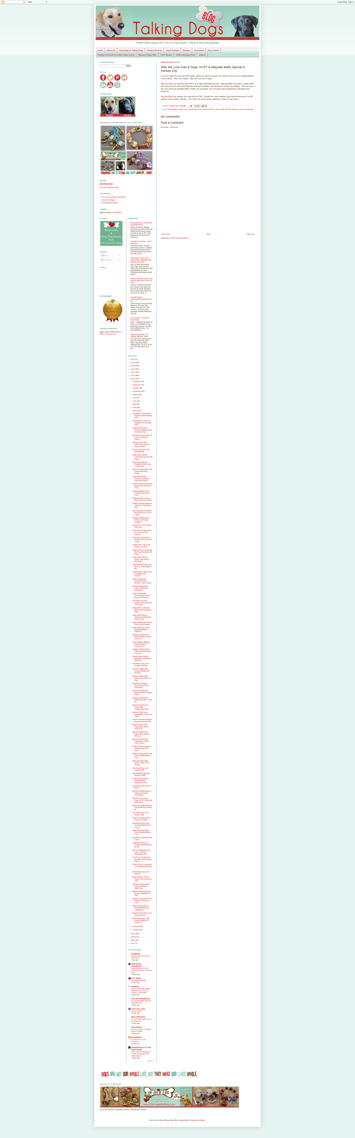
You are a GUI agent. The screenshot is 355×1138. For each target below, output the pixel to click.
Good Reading (172, 50)
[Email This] (195, 106)
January (136, 930)
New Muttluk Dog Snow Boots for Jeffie (141, 774)
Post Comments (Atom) (179, 238)
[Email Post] (191, 106)
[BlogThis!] (198, 106)
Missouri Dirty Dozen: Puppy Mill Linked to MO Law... (141, 734)
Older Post (250, 234)
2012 (133, 375)
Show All (150, 1061)
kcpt (200, 109)
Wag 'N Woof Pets (138, 1017)
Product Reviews (154, 50)
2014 (133, 369)
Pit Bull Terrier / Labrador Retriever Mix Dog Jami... (141, 748)
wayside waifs (248, 109)
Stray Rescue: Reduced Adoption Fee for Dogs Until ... (141, 423)
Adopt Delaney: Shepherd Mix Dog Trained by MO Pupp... (142, 552)
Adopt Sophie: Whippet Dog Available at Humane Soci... (141, 644)
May (134, 404)
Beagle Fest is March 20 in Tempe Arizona (142, 914)
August (136, 395)
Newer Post (166, 234)
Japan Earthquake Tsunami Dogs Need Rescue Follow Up (141, 595)
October (136, 388)
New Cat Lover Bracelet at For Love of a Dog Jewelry (142, 532)
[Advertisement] (208, 210)
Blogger (202, 1120)
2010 (133, 934)
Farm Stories (166, 55)
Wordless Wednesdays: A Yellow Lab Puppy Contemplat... (141, 793)
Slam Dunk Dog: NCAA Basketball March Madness (141, 630)
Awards (202, 55)
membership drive (208, 109)
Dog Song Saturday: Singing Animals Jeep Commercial (141, 464)
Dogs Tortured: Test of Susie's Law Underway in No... (142, 879)
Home (100, 50)
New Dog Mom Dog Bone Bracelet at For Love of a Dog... (142, 513)
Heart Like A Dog (138, 1009)
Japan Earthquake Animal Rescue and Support (142, 623)
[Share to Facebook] (203, 106)
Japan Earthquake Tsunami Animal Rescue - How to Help (141, 581)
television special (237, 109)
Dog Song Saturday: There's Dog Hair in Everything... (140, 685)
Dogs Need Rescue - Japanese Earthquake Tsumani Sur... (141, 617)
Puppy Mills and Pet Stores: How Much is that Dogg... (141, 559)
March (135, 411)
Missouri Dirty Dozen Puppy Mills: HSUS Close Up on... (140, 741)
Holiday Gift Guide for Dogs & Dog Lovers (116, 55)
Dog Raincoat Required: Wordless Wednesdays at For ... (142, 416)
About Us (111, 50)
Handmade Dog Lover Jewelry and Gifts (140, 665)
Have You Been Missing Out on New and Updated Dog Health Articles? (140, 1054)
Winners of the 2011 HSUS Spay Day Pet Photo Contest (141, 444)
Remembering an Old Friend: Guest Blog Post (141, 224)
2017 (133, 359)
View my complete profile (109, 187)
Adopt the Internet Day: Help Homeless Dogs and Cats (141, 651)
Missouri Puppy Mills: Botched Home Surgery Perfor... (142, 693)
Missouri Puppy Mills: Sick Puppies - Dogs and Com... (142, 901)
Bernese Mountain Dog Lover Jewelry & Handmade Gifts (141, 852)
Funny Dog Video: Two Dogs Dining (140, 451)
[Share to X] (200, 106)
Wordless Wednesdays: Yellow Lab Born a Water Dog (141, 886)
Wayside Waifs (167, 84)
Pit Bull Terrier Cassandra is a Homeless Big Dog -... (142, 866)
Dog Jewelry (213, 50)
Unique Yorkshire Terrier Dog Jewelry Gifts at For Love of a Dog (141, 281)
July (134, 398)
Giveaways (199, 50)
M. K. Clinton (136, 978)
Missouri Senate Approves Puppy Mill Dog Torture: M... (142, 807)
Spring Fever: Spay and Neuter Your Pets (141, 546)
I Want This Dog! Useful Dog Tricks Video (141, 819)
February (136, 926)
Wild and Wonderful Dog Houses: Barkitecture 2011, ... (141, 893)
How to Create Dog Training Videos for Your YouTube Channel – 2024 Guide (140, 991)
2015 (133, 366)
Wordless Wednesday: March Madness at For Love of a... (141, 637)
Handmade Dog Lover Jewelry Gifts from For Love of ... (141, 825)
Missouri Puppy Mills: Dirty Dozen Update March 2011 (142, 756)
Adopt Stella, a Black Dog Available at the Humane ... (142, 574)
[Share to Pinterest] (206, 106)
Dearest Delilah (136, 1011)
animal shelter (193, 109)
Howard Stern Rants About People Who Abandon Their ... (142, 486)
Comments (107, 260)
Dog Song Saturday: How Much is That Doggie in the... (142, 566)
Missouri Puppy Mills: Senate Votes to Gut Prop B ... (140, 763)
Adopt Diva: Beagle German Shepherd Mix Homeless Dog (142, 430)
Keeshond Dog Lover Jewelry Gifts (140, 769)
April (135, 407)
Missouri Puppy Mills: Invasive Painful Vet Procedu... (140, 671)
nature (217, 109)
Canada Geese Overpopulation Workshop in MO (141, 299)
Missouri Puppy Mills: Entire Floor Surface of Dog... (141, 678)
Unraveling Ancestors (110, 203)
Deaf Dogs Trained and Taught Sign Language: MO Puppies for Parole (140, 260)
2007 (133, 943)
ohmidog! (135, 986)
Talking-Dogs (108, 184)
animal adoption (172, 109)
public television (225, 109)
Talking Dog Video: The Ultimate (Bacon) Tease (139, 335)
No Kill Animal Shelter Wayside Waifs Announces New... (140, 781)
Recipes (186, 50)
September (137, 391)
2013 (133, 372)
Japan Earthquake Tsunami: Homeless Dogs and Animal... (140, 479)
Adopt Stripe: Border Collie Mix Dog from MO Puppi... (142, 457)
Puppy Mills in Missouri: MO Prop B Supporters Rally (141, 610)
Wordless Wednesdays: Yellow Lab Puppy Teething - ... (141, 520)
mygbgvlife (135, 954)
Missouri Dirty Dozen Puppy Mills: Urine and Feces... (142, 714)
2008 (133, 940)
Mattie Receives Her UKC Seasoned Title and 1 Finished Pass (141, 970)
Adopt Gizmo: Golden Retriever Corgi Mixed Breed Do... (141, 658)
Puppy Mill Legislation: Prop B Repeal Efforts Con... (141, 832)
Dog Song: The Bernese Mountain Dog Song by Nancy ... (142, 859)
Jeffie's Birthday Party (185, 55)
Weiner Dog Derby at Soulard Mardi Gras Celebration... (140, 908)
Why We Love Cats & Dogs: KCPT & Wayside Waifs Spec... (142, 800)
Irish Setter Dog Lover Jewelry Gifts (140, 814)
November (137, 385)
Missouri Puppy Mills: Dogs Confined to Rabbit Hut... (140, 588)
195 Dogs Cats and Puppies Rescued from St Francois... (142, 603)
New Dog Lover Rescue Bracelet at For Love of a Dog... (141, 540)
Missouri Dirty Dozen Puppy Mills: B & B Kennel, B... (140, 727)
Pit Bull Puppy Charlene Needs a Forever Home (142, 499)
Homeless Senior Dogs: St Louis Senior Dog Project (142, 437)
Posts (105, 256)
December (137, 382)
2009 (133, 937)
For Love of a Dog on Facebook (114, 197)
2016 (133, 363)
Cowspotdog (136, 1037)
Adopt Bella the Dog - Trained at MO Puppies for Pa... (142, 845)
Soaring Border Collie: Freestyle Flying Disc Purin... (141, 493)
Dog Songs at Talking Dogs (131, 50)
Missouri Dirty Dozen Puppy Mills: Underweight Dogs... (141, 707)
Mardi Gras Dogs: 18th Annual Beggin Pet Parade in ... (140, 920)
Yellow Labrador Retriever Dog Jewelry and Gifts (142, 720)
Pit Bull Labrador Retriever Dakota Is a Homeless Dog (142, 506)
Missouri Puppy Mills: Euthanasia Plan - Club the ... (142, 700)
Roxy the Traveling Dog (140, 999)
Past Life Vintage (108, 200)
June (135, 401)
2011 (133, 379)
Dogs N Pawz (136, 1027)
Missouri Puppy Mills (147, 55)
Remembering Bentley (138, 980)
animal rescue (183, 109)
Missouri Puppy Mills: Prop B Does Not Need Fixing (142, 471)
